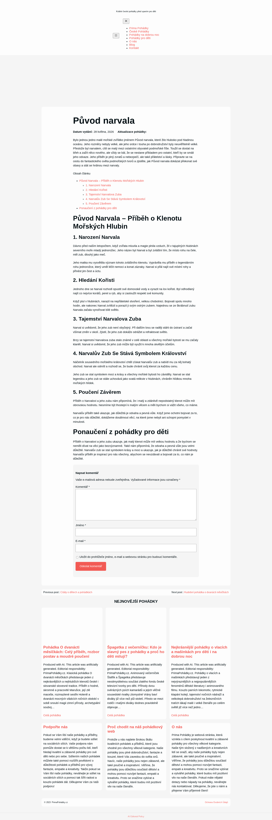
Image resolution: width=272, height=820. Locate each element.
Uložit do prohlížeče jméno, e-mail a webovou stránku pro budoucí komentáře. (128, 556)
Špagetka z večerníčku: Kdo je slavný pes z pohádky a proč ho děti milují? (135, 651)
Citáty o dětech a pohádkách (76, 592)
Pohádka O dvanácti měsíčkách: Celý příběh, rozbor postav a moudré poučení (71, 651)
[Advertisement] (136, 81)
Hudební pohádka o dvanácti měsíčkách (206, 592)
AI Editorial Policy (136, 816)
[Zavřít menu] (126, 21)
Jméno (81, 525)
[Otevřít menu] (116, 35)
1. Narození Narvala (98, 185)
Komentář (83, 486)
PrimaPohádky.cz (60, 802)
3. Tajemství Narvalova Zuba (104, 194)
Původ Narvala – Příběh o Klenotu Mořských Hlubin (111, 180)
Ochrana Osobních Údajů (216, 802)
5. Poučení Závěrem (98, 203)
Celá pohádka (52, 715)
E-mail (80, 541)
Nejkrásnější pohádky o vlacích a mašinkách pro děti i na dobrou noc (199, 651)
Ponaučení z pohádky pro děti (98, 208)
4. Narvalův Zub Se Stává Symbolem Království (115, 199)
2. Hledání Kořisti (96, 189)
